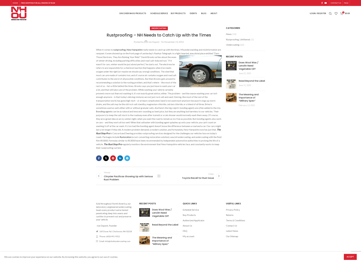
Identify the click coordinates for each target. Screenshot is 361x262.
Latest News (232, 230)
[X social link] (106, 158)
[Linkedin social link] (120, 158)
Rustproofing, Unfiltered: (238, 39)
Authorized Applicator (194, 220)
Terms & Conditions (235, 220)
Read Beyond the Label (252, 81)
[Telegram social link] (127, 158)
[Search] (330, 13)
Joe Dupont (153, 41)
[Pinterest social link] (113, 158)
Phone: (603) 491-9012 (109, 236)
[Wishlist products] (336, 13)
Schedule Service (191, 209)
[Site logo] (19, 13)
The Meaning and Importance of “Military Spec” (249, 98)
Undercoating (158, 28)
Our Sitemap (232, 236)
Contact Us (231, 225)
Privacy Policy (233, 209)
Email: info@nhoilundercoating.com (114, 241)
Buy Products (189, 215)
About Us (187, 225)
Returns (229, 215)
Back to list (159, 176)
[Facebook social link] (322, 3)
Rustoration (125, 137)
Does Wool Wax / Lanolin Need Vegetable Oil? (248, 66)
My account (188, 236)
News (229, 34)
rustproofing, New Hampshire (127, 49)
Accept (350, 257)
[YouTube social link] (326, 3)
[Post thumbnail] (231, 68)
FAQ (185, 230)
